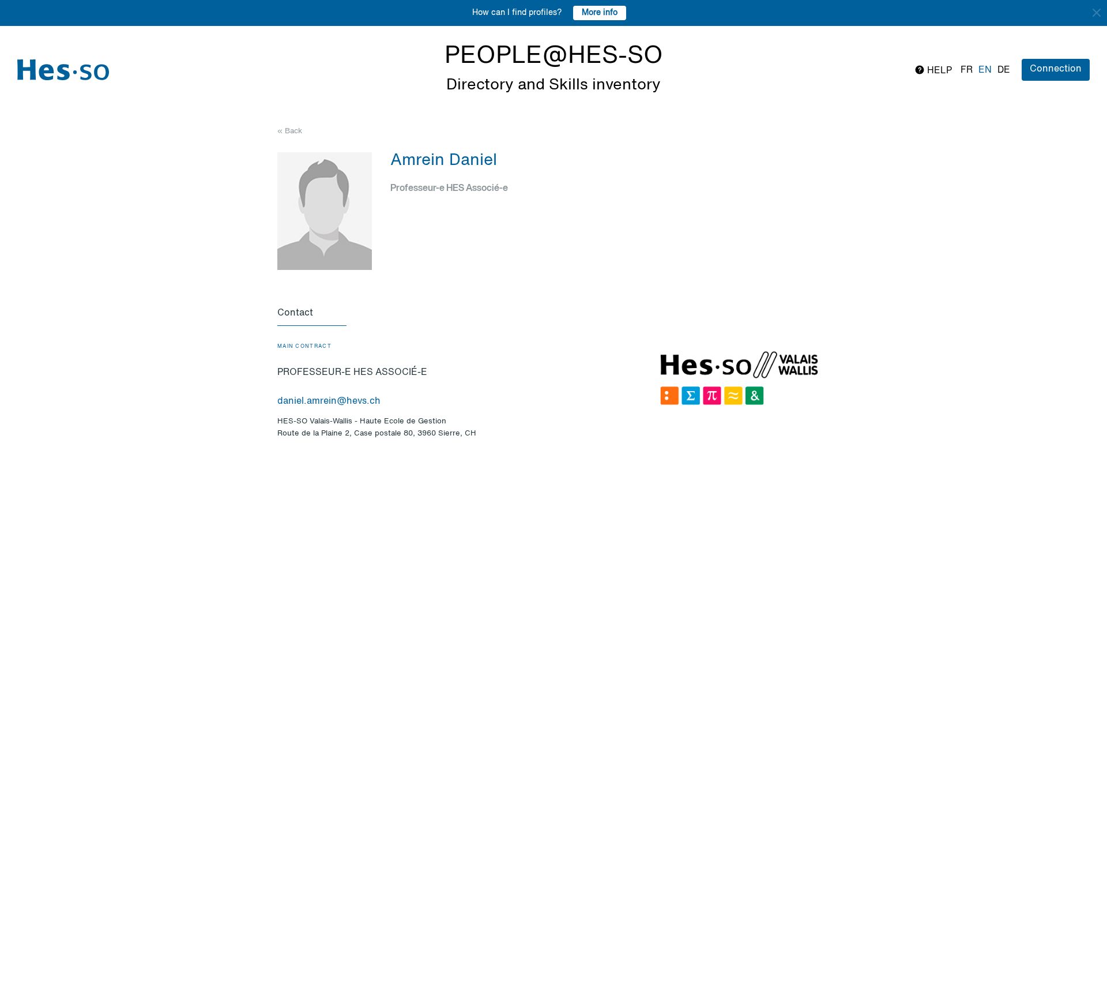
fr (967, 70)
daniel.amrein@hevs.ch (329, 401)
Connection (1056, 69)
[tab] (312, 314)
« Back (289, 131)
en (985, 70)
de (1003, 70)
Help (938, 71)
